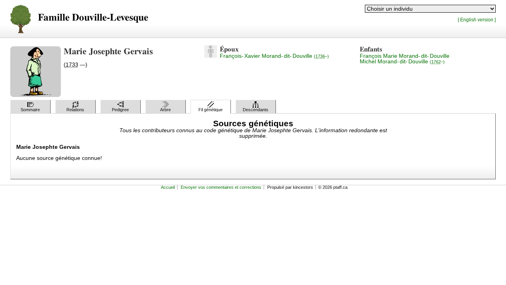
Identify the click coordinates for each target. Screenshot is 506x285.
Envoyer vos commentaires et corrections (221, 187)
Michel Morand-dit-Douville (402, 61)
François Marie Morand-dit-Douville (404, 56)
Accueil (168, 187)
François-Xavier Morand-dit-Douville (274, 56)
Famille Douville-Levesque (93, 18)
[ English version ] (477, 19)
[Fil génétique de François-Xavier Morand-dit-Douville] (210, 56)
